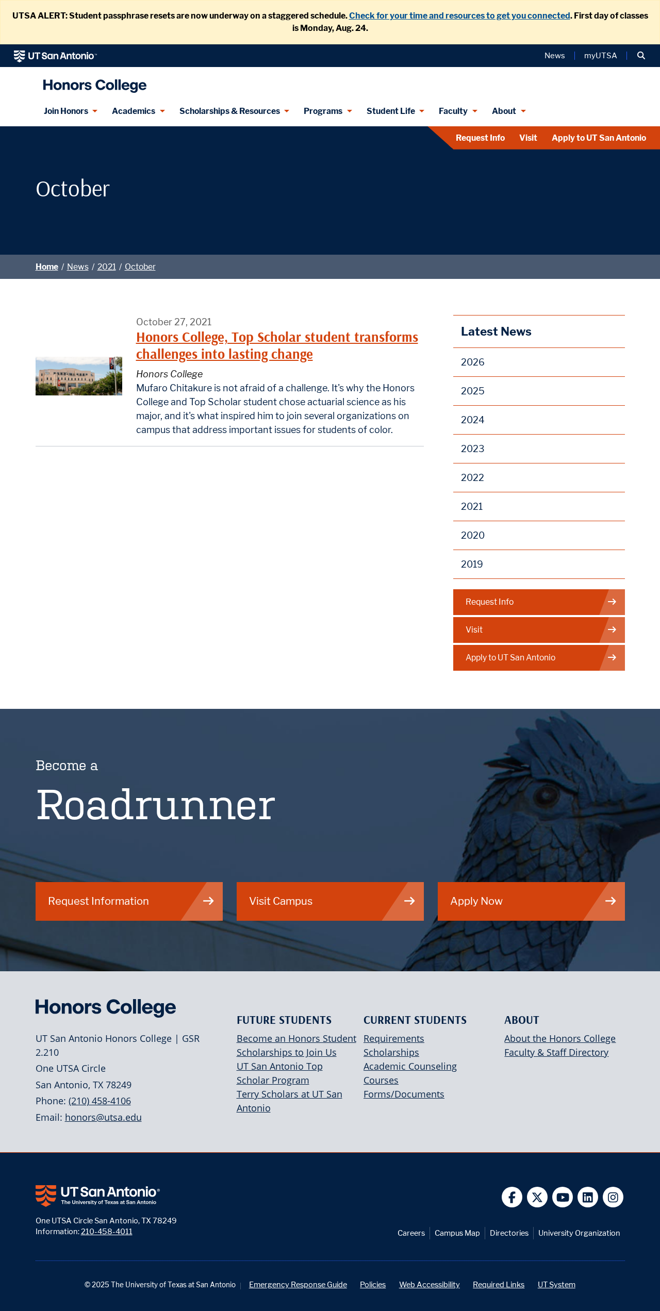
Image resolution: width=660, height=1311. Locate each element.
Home (47, 267)
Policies (373, 1284)
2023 (473, 448)
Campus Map (457, 1233)
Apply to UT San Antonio (599, 138)
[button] (641, 56)
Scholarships (391, 1052)
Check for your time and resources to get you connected (459, 16)
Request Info (480, 138)
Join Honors (66, 111)
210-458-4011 (107, 1231)
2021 (106, 267)
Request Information (98, 900)
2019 (472, 564)
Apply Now (476, 900)
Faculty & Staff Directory (556, 1052)
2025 (473, 391)
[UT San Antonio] (55, 55)
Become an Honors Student (296, 1038)
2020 (473, 535)
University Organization (579, 1233)
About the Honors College (560, 1038)
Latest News (496, 331)
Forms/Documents (404, 1094)
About (504, 111)
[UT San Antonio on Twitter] (537, 1197)
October (140, 267)
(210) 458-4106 (100, 1100)
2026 (473, 362)
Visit (528, 138)
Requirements (394, 1038)
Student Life (391, 111)
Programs (323, 111)
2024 (473, 419)
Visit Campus (280, 900)
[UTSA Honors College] (92, 81)
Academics (133, 111)
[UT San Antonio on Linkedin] (588, 1197)
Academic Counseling (410, 1066)
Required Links (498, 1284)
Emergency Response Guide (298, 1284)
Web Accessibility (429, 1284)
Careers (411, 1233)
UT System (556, 1284)
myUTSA (600, 56)
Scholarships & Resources (229, 111)
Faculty (453, 111)
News (554, 56)
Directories (509, 1233)
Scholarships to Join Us (287, 1052)
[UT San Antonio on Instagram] (613, 1197)
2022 (472, 477)
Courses (381, 1080)
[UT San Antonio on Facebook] (512, 1197)
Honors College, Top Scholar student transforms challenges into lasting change (277, 345)
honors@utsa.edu (103, 1117)
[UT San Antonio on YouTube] (562, 1197)
